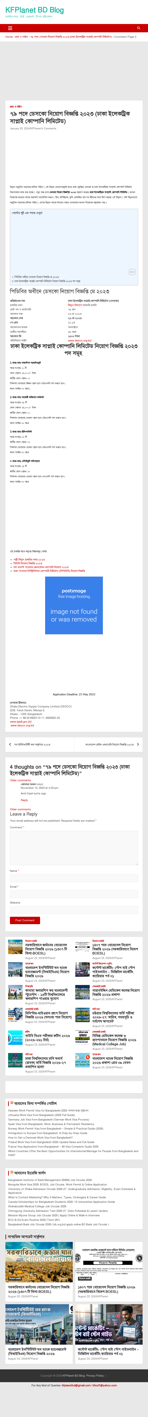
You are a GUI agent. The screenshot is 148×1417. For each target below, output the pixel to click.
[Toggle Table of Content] (130, 272)
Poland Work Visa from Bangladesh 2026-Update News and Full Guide (51, 1142)
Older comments (20, 780)
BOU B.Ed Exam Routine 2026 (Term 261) (34, 1220)
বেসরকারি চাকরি (99, 986)
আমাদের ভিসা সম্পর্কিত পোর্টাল (35, 1103)
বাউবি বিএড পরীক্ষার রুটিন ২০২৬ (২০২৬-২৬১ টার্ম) (47, 1038)
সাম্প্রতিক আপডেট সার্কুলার (26, 1237)
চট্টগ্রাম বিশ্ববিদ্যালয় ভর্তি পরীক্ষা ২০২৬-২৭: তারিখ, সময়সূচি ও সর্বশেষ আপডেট (113, 1017)
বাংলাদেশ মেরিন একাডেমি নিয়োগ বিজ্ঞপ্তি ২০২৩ (109, 744)
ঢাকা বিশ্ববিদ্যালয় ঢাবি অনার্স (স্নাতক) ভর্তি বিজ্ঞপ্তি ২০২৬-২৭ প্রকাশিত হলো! (45, 1062)
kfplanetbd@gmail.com (76, 1385)
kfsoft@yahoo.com (105, 1385)
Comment (17, 827)
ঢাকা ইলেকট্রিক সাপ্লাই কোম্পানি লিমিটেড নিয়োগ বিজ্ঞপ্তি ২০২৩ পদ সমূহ (47, 281)
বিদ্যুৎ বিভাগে (75, 305)
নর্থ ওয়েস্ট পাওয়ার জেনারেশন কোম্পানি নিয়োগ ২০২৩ (41, 567)
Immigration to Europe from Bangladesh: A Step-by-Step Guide (47, 1133)
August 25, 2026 (34, 958)
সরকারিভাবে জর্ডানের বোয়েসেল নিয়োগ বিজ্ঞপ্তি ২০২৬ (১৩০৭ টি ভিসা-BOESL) (46, 949)
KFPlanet (36, 128)
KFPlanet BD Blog (34, 10)
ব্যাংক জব (29, 963)
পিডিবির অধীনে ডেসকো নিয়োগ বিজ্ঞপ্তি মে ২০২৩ (36, 277)
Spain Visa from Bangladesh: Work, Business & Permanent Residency (51, 1124)
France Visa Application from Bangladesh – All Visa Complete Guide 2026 (53, 1146)
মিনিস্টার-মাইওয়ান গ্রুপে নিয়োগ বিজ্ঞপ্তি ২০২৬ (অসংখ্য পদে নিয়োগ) (48, 1015)
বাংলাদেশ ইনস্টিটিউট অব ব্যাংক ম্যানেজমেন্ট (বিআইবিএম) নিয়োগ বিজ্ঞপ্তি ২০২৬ (47, 972)
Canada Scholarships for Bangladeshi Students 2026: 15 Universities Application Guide (61, 1202)
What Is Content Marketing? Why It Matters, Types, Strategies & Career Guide (57, 1197)
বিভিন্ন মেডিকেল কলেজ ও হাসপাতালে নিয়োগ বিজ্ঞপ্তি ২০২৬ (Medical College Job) (114, 1040)
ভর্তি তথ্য (96, 1009)
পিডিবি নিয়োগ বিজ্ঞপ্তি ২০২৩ (28, 563)
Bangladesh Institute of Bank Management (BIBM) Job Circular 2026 (50, 1180)
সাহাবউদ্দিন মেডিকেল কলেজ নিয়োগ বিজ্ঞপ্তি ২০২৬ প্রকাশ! (116, 992)
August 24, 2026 (34, 980)
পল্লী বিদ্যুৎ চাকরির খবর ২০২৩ (29, 559)
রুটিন (27, 1032)
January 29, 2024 (20, 128)
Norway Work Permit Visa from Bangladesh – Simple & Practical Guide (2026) (55, 1128)
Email (14, 886)
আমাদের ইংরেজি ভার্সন (30, 1173)
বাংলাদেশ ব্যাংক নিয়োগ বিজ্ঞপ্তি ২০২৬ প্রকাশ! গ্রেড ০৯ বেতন (112, 1060)
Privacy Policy (95, 1375)
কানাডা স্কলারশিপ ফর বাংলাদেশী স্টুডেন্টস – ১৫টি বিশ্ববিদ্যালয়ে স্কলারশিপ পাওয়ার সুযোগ (46, 994)
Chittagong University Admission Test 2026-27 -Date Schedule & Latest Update (58, 1211)
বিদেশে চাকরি (31, 941)
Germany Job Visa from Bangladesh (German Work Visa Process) (48, 1119)
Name (14, 871)
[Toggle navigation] (10, 28)
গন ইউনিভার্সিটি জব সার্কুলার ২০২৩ (32, 744)
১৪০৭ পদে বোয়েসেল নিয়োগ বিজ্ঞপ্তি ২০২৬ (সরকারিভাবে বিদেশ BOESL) (115, 949)
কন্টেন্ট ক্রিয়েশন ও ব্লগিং (102, 963)
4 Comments (49, 128)
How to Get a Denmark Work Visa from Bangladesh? (40, 1137)
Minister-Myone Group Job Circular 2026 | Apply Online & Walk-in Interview (54, 1215)
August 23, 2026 (101, 980)
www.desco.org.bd (79, 340)
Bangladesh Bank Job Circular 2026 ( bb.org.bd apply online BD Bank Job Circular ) (58, 1224)
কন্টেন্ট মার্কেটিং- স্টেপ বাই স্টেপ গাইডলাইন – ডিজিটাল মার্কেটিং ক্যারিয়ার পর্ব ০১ (113, 972)
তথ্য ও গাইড (16, 106)
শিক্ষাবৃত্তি (29, 986)
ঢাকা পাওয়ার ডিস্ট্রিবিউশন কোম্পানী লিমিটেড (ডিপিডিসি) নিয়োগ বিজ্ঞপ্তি (49, 571)
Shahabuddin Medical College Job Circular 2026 (37, 1206)
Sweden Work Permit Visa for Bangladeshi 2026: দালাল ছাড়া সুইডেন (48, 1110)
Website (15, 902)
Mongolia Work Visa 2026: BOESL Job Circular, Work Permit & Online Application (57, 1184)
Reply (24, 800)
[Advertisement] (74, 74)
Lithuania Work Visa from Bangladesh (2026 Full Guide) (41, 1115)
